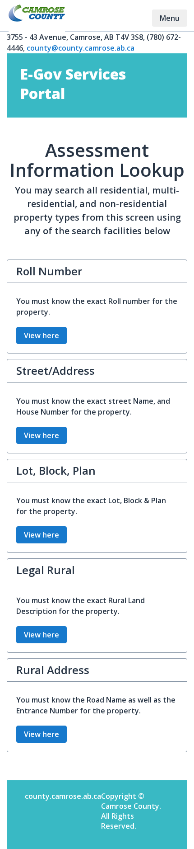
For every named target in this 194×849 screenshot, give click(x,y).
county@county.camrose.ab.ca (80, 48)
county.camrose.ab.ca (63, 796)
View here (41, 335)
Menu (173, 18)
